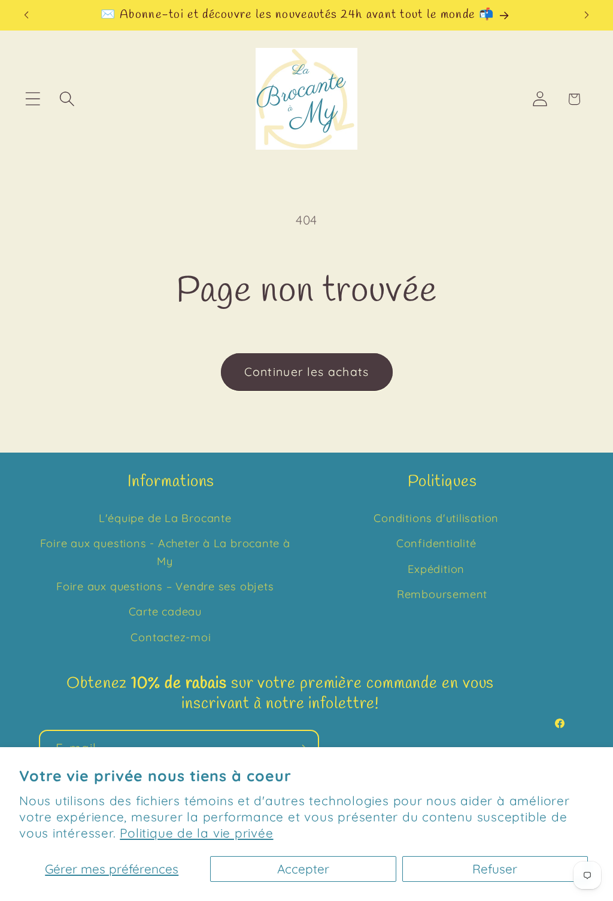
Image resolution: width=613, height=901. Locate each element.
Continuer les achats (306, 371)
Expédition (436, 569)
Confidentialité (436, 543)
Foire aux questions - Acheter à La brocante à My (165, 552)
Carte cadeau (165, 611)
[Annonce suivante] (586, 15)
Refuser (494, 868)
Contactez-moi (171, 637)
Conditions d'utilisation (436, 518)
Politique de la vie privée (196, 833)
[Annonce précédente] (26, 15)
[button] (33, 99)
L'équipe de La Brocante (165, 518)
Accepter (303, 868)
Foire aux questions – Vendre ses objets (165, 586)
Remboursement (442, 594)
